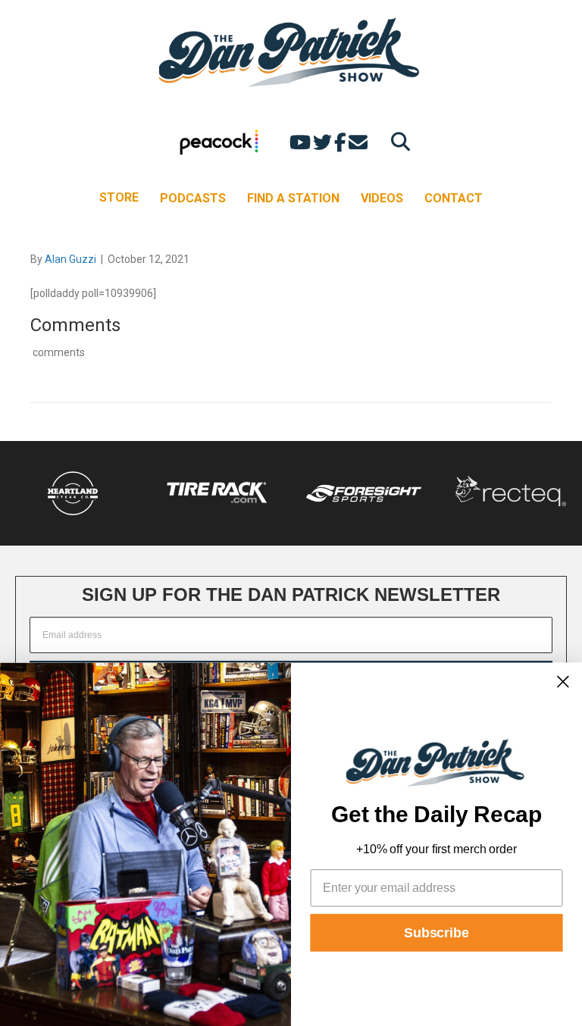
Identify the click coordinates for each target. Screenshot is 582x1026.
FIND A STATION (293, 198)
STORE (119, 197)
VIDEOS (382, 198)
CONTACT (453, 198)
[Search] (396, 141)
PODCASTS (193, 198)
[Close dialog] (563, 681)
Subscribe (436, 932)
